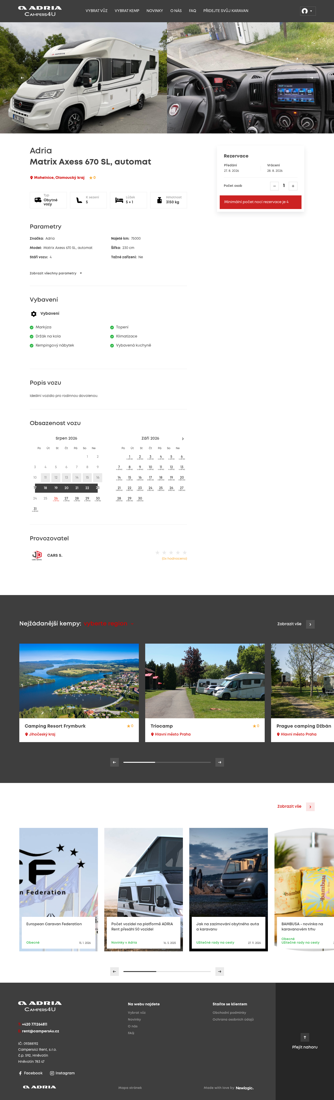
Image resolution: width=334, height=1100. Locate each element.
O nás (176, 11)
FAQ (192, 11)
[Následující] (311, 78)
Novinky (155, 11)
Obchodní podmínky (229, 1012)
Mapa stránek (130, 1088)
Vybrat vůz (96, 11)
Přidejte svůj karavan (225, 11)
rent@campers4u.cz (40, 1031)
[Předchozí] (22, 78)
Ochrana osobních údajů (233, 1019)
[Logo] (48, 11)
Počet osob (233, 186)
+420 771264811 (34, 1024)
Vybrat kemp (127, 11)
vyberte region (106, 624)
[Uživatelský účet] (308, 11)
